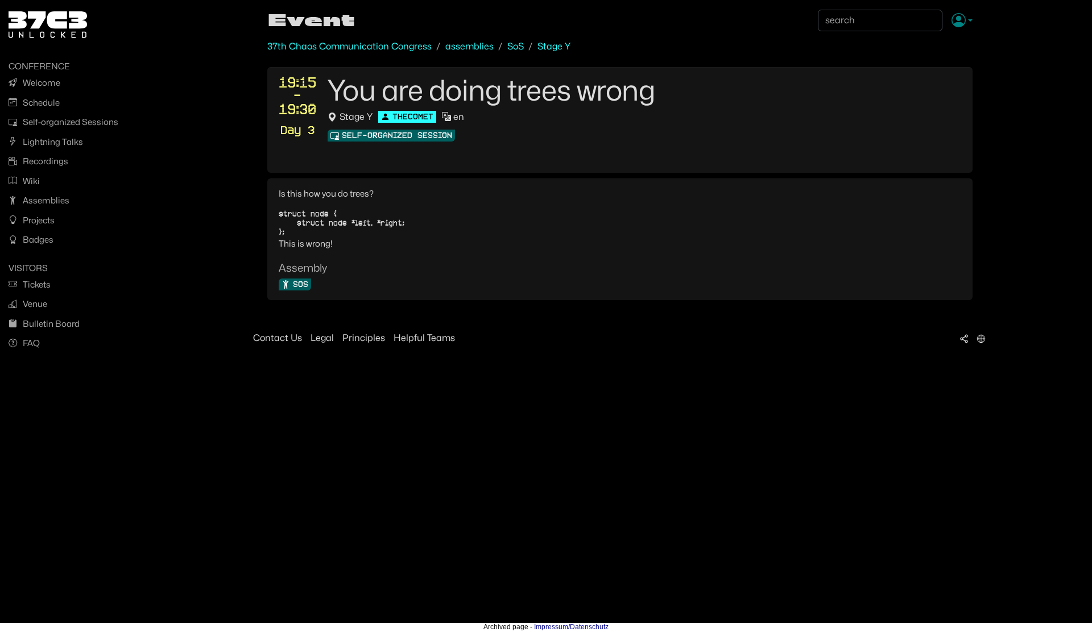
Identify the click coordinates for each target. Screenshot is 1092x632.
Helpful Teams (424, 337)
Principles (363, 337)
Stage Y (553, 46)
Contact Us (277, 337)
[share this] (964, 338)
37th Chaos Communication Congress (349, 46)
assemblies (469, 46)
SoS (515, 46)
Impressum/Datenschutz (571, 627)
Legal (322, 337)
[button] (962, 21)
